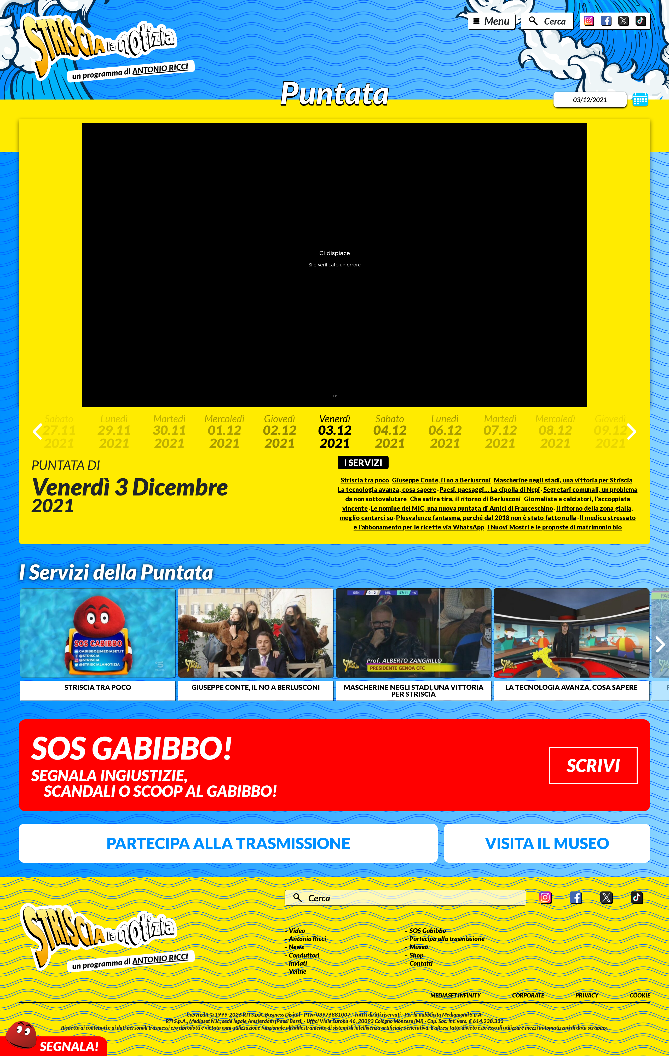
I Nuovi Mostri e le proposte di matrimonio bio (554, 527)
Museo (419, 946)
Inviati (298, 963)
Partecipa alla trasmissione (228, 843)
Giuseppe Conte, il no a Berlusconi (441, 480)
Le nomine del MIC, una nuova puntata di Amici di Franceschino (462, 508)
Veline (297, 971)
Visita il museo (547, 843)
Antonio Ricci (307, 938)
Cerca (555, 20)
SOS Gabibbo (428, 930)
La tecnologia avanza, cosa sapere (387, 489)
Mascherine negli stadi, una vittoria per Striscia (563, 480)
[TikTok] (641, 21)
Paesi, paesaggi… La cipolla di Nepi (490, 489)
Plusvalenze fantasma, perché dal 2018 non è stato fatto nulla (486, 517)
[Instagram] (589, 21)
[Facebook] (606, 21)
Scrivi (593, 765)
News (296, 946)
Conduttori (304, 955)
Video (297, 930)
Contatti (421, 963)
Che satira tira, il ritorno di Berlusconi (465, 499)
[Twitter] (623, 21)
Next (631, 431)
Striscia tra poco (365, 480)
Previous (37, 431)
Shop (417, 955)
